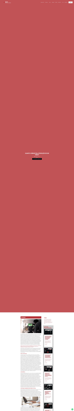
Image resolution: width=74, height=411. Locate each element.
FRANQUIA (53, 2)
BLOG (63, 2)
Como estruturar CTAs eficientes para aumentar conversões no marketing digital (48, 356)
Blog (37, 157)
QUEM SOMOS (42, 2)
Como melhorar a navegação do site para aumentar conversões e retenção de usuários (48, 338)
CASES (49, 2)
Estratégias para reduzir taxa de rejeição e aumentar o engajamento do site (48, 393)
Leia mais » (46, 344)
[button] (40, 317)
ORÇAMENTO (66, 2)
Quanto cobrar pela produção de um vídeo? (47, 321)
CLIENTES (56, 2)
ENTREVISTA (59, 2)
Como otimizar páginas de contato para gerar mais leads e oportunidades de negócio (48, 375)
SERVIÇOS (46, 2)
